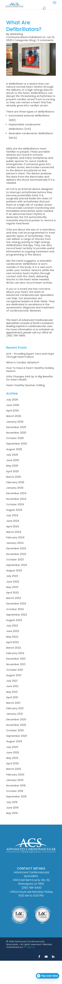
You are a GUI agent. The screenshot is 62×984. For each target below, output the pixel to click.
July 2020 (12, 747)
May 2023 (12, 587)
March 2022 (13, 647)
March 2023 (13, 598)
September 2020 (16, 736)
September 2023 (16, 565)
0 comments (45, 40)
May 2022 (12, 636)
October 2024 (15, 504)
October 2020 (15, 730)
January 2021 (14, 714)
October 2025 (15, 438)
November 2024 (16, 499)
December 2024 (16, 493)
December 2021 (15, 658)
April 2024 (12, 526)
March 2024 (13, 532)
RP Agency (29, 947)
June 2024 (12, 521)
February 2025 (15, 482)
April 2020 (12, 763)
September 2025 (16, 443)
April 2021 (12, 697)
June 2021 (12, 686)
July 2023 (12, 576)
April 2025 (12, 471)
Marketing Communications (17, 35)
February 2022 (15, 653)
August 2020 (14, 741)
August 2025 (14, 449)
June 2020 (12, 752)
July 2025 (12, 454)
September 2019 (16, 796)
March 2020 (13, 769)
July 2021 (11, 680)
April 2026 (12, 410)
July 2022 (12, 625)
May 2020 (12, 758)
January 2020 (14, 780)
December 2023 (16, 548)
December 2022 (16, 603)
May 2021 (12, 692)
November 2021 (15, 664)
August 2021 (13, 675)
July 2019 (11, 802)
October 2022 (15, 609)
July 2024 (12, 515)
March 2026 (13, 416)
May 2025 (12, 465)
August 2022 (14, 620)
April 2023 (12, 592)
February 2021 (15, 708)
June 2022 (12, 631)
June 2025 (12, 460)
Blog (32, 40)
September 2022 (16, 614)
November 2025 (16, 432)
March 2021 (13, 703)
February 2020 (15, 774)
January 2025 (14, 488)
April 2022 (12, 642)
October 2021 (14, 670)
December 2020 (16, 719)
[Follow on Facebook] (39, 956)
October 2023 (15, 559)
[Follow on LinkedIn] (53, 956)
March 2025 (13, 477)
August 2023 (14, 570)
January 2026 (14, 421)
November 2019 (15, 785)
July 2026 (12, 399)
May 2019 (12, 813)
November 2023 (16, 554)
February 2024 (15, 537)
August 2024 (14, 510)
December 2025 (16, 427)
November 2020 (16, 725)
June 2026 (12, 405)
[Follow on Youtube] (46, 956)
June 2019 (12, 807)
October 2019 (14, 791)
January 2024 (15, 543)
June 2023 (12, 581)
